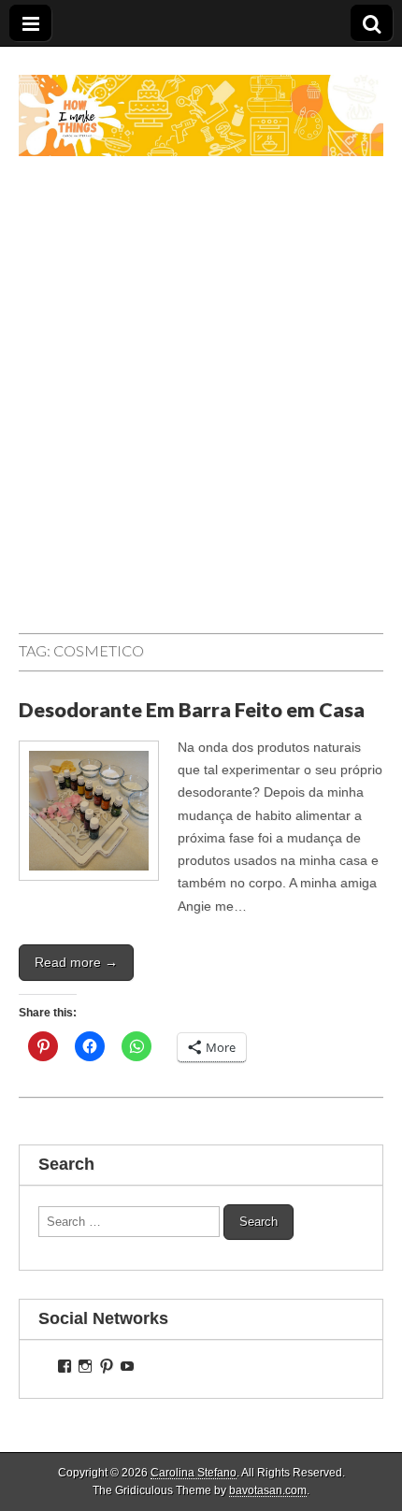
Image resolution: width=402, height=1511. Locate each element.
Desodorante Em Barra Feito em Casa (192, 710)
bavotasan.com (268, 1490)
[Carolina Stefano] (201, 101)
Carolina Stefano (194, 1472)
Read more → (76, 962)
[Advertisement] (201, 413)
